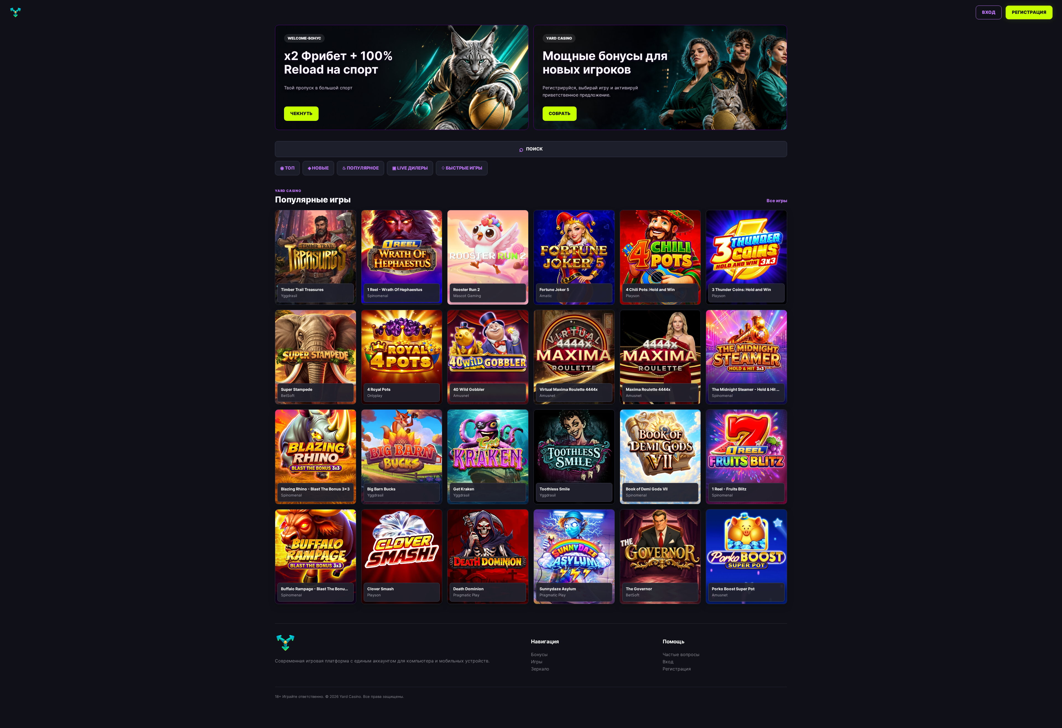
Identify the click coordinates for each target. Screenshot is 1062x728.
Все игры (777, 200)
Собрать (560, 113)
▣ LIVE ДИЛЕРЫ (410, 168)
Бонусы (539, 654)
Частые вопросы (681, 654)
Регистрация (1029, 12)
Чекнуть (301, 113)
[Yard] (15, 12)
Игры (536, 661)
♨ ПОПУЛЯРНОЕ (360, 168)
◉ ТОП (287, 168)
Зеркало (540, 669)
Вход (988, 12)
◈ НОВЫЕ (318, 168)
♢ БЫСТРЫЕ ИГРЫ (461, 168)
